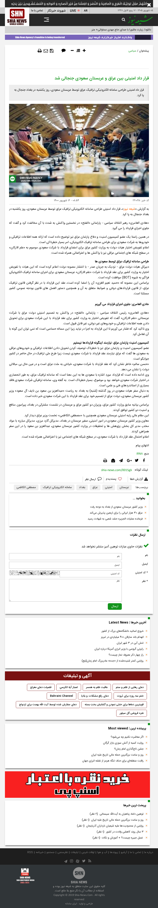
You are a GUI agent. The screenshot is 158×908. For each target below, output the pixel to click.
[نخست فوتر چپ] (25, 876)
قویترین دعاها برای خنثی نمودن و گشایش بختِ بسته (114, 704)
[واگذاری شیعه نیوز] (79, 36)
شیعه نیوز (129, 209)
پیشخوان (144, 51)
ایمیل (145, 564)
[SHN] (17, 16)
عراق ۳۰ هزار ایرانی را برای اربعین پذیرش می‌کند (116, 513)
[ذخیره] (51, 50)
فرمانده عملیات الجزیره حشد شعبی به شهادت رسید (115, 519)
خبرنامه (40, 852)
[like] (116, 480)
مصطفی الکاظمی (26, 487)
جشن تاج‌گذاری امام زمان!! (129, 749)
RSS (30, 852)
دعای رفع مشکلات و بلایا (95, 696)
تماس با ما (37, 10)
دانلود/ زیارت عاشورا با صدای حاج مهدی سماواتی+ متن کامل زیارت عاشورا (110, 30)
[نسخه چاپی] (40, 50)
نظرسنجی (62, 852)
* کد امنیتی (141, 572)
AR (85, 10)
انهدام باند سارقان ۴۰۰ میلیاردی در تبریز (122, 637)
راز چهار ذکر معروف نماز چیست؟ (126, 655)
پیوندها (114, 852)
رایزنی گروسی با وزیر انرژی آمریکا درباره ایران (119, 649)
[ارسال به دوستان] (46, 50)
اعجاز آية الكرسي (69, 687)
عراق (95, 487)
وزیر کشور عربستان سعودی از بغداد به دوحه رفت (116, 507)
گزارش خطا (136, 479)
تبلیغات (75, 852)
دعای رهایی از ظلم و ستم (130, 687)
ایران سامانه (71, 904)
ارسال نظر (91, 479)
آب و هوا (102, 852)
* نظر (145, 581)
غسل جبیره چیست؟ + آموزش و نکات (118, 838)
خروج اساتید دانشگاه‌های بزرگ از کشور (122, 631)
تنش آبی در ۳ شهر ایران (130, 643)
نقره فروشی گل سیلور (132, 713)
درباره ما (148, 852)
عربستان (124, 487)
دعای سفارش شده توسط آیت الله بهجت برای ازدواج (48, 704)
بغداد (82, 487)
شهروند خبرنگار (56, 10)
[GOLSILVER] (77, 784)
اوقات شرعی (87, 852)
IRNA (140, 454)
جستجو (50, 852)
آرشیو (124, 852)
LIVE (73, 11)
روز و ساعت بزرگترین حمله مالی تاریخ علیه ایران (117, 755)
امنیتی (108, 487)
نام (146, 555)
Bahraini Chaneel (61, 696)
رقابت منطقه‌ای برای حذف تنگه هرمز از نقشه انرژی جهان (113, 761)
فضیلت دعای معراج (40, 687)
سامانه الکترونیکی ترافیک (57, 487)
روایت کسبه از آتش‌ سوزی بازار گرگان (123, 743)
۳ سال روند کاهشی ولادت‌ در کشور (120, 832)
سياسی (132, 51)
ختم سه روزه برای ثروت (130, 696)
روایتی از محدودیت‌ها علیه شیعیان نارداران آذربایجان (110, 826)
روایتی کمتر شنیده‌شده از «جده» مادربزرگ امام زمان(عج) (113, 661)
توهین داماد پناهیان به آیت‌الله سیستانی (117, 814)
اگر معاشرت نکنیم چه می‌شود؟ (127, 737)
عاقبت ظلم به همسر (97, 687)
